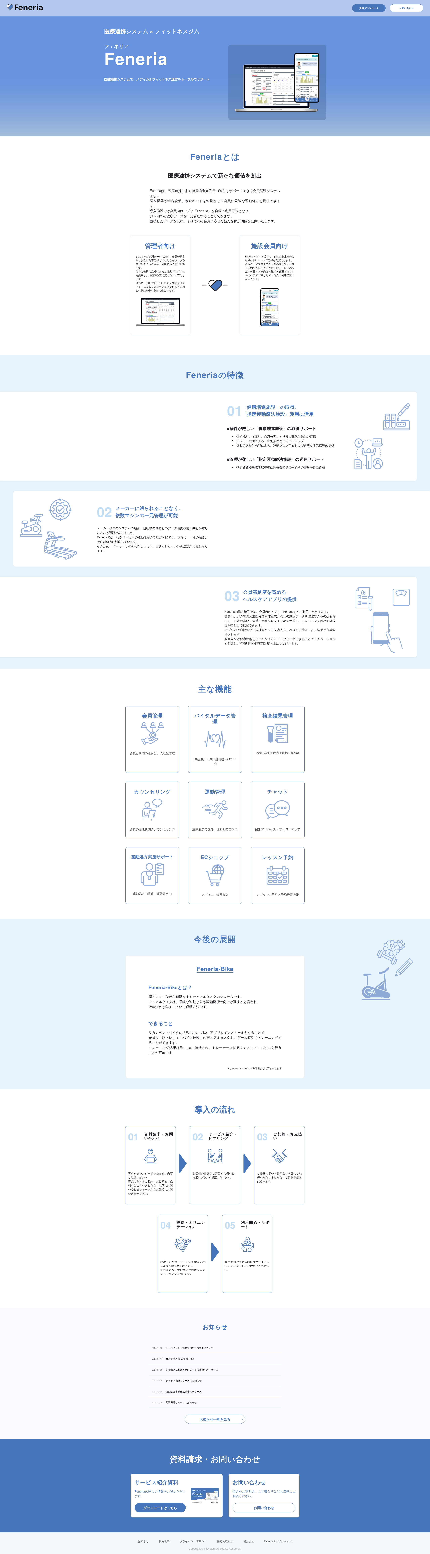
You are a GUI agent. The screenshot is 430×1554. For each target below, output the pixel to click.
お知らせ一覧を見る (215, 1419)
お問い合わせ (406, 8)
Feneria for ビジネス (276, 1541)
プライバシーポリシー (193, 1541)
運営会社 (248, 1541)
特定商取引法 (225, 1541)
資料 (368, 8)
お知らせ (143, 1541)
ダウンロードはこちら (160, 1507)
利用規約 (164, 1541)
